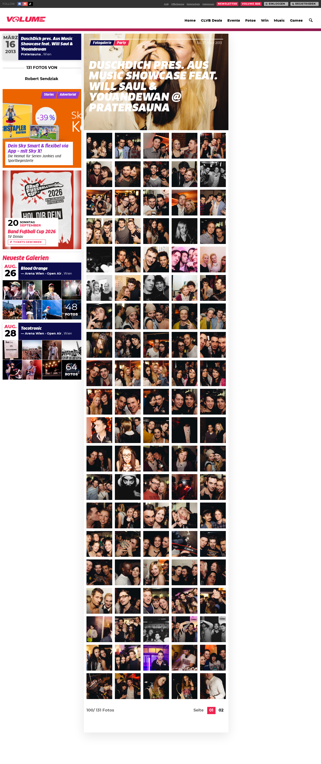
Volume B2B (251, 4)
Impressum (208, 4)
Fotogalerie (102, 43)
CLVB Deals (211, 20)
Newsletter (227, 4)
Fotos (250, 20)
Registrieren (305, 4)
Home (190, 20)
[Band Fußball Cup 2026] (42, 209)
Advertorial (68, 94)
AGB (166, 4)
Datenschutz (193, 4)
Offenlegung (177, 4)
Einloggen (277, 4)
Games (296, 20)
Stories (49, 94)
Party (121, 43)
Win (265, 20)
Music (279, 20)
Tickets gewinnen (27, 242)
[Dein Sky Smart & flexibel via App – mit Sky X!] (42, 128)
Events (233, 20)
